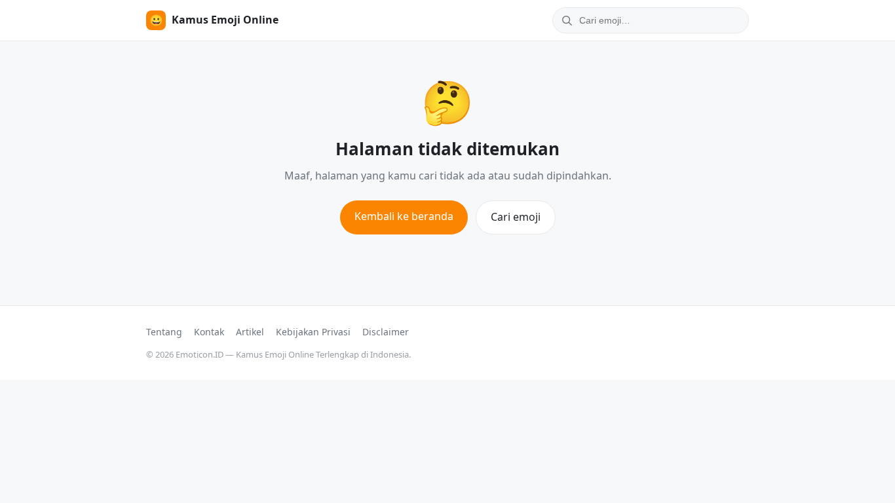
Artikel (250, 332)
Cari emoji (516, 217)
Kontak (209, 332)
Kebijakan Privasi (313, 332)
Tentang (164, 332)
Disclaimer (385, 332)
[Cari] (565, 20)
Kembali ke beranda (403, 216)
